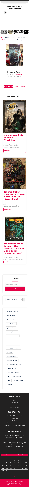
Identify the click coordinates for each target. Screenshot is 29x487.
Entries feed (14, 402)
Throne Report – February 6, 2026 (14, 446)
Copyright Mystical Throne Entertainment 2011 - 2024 (14, 483)
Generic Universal (12, 336)
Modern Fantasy (12, 360)
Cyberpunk (10, 320)
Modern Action (12, 356)
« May (14, 476)
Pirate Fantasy (12, 368)
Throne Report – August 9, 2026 (14, 435)
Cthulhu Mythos (12, 316)
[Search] (15, 289)
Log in (14, 400)
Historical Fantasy (13, 344)
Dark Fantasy (11, 324)
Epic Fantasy (11, 328)
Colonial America (12, 311)
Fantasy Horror (12, 332)
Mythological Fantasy (14, 364)
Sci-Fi (8, 380)
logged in (19, 74)
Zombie (9, 384)
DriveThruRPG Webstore (14, 416)
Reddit (14, 420)
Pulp (8, 376)
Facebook (14, 418)
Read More (8, 150)
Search (15, 278)
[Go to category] (23, 299)
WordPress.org (14, 407)
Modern (9, 352)
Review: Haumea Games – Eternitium (15, 440)
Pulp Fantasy (17, 376)
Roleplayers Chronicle (14, 423)
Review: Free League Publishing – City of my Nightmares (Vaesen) (14, 443)
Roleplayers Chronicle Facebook (14, 425)
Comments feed (14, 405)
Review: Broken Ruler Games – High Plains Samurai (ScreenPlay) (14, 195)
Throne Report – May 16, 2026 (14, 437)
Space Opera (18, 380)
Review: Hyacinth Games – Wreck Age (13, 137)
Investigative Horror (13, 348)
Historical (10, 340)
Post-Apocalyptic (13, 372)
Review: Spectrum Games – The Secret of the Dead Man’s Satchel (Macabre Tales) (13, 248)
